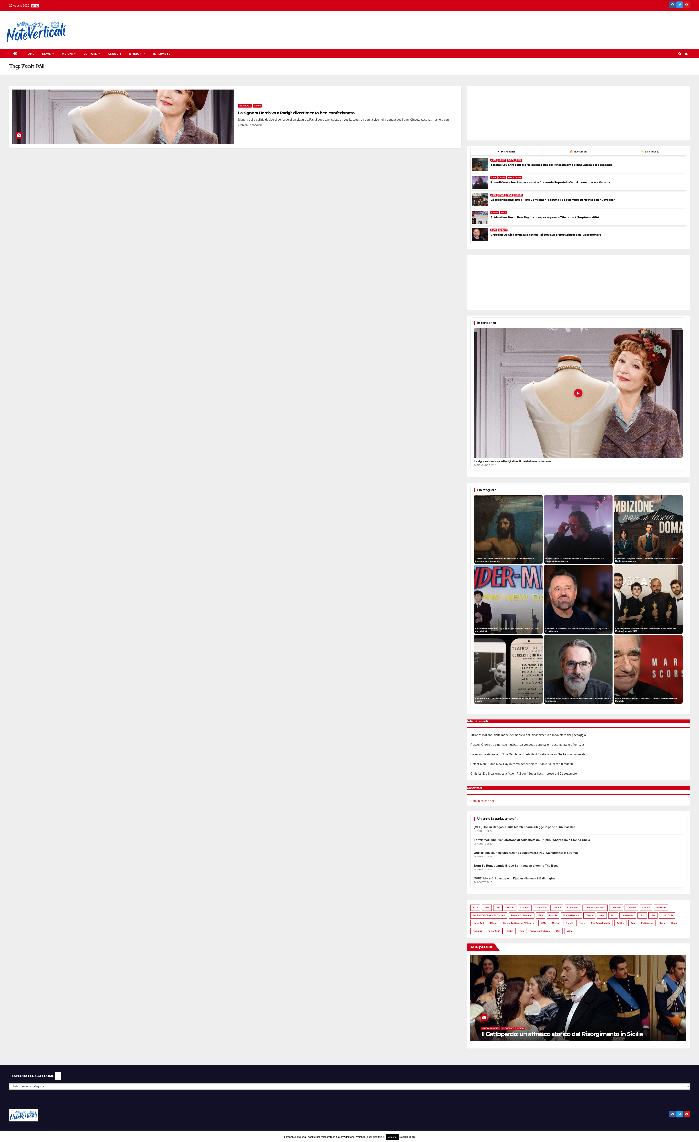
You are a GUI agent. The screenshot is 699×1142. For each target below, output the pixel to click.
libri (642, 915)
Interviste (161, 53)
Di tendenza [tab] (650, 151)
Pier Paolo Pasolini (600, 923)
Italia (601, 915)
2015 (486, 907)
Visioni (68, 53)
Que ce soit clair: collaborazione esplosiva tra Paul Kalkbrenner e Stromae (526, 852)
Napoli (569, 923)
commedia (572, 907)
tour (522, 931)
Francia (553, 915)
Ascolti (114, 53)
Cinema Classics (481, 1028)
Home (29, 53)
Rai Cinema (647, 923)
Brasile (510, 907)
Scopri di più (407, 1136)
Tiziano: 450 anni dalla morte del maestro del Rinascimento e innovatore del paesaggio (551, 164)
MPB (543, 923)
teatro (510, 931)
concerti (616, 907)
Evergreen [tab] (578, 151)
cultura (646, 907)
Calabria (524, 907)
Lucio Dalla (667, 915)
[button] (679, 53)
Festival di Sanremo (521, 915)
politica (620, 923)
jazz (613, 915)
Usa (558, 931)
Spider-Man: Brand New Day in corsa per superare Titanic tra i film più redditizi (544, 217)
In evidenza (245, 106)
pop (633, 923)
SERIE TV (518, 195)
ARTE (493, 160)
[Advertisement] (139, 24)
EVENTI (511, 160)
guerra (589, 915)
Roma (674, 923)
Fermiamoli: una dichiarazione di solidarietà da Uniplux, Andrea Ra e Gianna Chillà (532, 840)
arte (498, 907)
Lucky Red (478, 923)
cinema (557, 907)
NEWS (518, 160)
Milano (493, 923)
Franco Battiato (571, 915)
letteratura (627, 915)
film (540, 915)
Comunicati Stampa (595, 907)
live (653, 915)
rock (662, 923)
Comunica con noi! (482, 800)
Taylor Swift (494, 931)
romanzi (477, 931)
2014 (475, 907)
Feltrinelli (661, 907)
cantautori (541, 907)
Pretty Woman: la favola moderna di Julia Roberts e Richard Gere (560, 1034)
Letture (91, 53)
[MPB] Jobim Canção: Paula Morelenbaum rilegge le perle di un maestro (524, 827)
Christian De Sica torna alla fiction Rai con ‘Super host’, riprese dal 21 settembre (545, 234)
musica (556, 923)
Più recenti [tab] (506, 151)
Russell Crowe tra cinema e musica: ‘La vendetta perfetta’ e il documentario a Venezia (550, 182)
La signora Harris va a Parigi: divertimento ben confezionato (296, 112)
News (47, 53)
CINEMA (501, 160)
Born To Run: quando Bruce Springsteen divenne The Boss (516, 865)
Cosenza (631, 907)
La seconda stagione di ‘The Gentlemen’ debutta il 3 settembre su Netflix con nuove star (552, 199)
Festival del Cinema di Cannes (489, 915)
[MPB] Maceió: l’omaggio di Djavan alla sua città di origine (514, 878)
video (569, 931)
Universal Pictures (540, 931)
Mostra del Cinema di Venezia (518, 923)
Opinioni (136, 53)
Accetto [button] (392, 1137)
